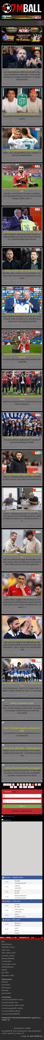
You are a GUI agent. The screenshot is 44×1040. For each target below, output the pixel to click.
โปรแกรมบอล (6, 987)
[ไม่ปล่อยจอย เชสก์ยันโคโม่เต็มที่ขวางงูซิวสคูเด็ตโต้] (22, 627)
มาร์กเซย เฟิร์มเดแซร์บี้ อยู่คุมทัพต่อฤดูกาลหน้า (22, 474)
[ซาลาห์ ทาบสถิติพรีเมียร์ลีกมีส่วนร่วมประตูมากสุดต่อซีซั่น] (22, 175)
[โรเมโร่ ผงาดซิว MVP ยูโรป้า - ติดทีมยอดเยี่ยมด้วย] (22, 745)
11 (11, 787)
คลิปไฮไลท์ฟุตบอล (8, 967)
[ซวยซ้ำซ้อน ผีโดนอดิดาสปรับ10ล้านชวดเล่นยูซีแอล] (22, 765)
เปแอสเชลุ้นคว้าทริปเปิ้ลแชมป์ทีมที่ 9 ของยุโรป (22, 437)
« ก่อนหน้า (7, 784)
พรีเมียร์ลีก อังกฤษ (8, 947)
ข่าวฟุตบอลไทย (7, 961)
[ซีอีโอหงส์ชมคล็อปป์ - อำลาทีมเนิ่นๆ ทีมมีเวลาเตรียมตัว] (22, 541)
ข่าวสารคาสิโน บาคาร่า (9, 964)
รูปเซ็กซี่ (4, 970)
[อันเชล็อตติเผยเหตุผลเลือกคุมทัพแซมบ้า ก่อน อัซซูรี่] (22, 219)
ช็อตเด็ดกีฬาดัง (7, 944)
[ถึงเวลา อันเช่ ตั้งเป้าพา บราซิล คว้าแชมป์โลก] (22, 300)
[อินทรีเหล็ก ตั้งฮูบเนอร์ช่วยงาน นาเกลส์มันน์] (22, 499)
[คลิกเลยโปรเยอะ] (22, 29)
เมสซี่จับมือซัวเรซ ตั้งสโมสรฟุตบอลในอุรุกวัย (22, 113)
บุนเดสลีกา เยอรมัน (8, 956)
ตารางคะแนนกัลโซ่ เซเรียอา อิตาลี (13, 1005)
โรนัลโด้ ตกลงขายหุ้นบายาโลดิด (22, 703)
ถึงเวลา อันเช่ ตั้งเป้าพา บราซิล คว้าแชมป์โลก (22, 314)
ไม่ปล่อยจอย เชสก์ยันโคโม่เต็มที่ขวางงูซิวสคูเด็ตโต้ (22, 640)
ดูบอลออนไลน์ (6, 993)
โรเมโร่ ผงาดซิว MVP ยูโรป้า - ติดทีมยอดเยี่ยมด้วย (22, 748)
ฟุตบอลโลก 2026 (8, 975)
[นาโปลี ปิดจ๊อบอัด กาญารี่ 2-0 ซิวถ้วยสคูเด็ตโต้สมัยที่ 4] (22, 670)
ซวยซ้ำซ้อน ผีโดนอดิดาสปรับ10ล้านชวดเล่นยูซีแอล (22, 768)
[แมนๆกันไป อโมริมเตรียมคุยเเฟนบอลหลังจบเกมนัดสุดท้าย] (22, 383)
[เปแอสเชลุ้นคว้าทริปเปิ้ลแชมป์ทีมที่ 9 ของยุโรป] (22, 424)
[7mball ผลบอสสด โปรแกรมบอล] (21, 17)
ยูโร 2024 (5, 972)
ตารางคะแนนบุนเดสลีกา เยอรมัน (12, 1008)
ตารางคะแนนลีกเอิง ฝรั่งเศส (11, 1011)
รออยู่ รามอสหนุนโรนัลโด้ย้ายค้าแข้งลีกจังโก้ (22, 150)
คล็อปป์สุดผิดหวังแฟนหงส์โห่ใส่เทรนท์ (22, 597)
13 (21, 787)
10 (39, 784)
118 (25, 787)
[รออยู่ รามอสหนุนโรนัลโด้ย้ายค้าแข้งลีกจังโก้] (22, 138)
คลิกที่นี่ (27, 1028)
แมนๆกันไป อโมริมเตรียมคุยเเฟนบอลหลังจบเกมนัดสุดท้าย (22, 398)
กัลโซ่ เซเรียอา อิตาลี (8, 953)
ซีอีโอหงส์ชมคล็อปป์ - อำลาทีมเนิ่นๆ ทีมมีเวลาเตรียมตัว (22, 555)
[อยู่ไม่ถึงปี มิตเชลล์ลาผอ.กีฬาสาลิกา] (22, 57)
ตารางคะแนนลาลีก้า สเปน (10, 1002)
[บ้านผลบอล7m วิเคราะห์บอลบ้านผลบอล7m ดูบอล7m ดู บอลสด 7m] (21, 8)
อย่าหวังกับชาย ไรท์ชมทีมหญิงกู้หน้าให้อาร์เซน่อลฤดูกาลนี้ (22, 355)
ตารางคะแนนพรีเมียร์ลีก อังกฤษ (12, 999)
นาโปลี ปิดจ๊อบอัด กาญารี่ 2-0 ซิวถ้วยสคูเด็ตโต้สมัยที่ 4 (22, 684)
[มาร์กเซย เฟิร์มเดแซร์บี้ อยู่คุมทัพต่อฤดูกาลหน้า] (22, 462)
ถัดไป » (31, 787)
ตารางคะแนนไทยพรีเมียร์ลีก (11, 1014)
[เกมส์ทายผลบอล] (22, 816)
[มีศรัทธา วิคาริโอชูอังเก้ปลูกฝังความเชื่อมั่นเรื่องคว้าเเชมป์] (22, 724)
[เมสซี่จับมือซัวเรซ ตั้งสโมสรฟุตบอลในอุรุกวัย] (22, 100)
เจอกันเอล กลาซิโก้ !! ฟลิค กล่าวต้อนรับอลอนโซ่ (22, 270)
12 (15, 787)
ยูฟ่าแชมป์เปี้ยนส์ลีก (8, 958)
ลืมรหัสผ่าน (16, 811)
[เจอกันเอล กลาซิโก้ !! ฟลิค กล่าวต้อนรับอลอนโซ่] (22, 258)
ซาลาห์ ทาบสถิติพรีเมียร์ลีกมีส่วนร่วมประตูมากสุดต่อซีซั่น (22, 190)
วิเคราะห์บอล (6, 985)
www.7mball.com (36, 1036)
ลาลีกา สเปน (6, 950)
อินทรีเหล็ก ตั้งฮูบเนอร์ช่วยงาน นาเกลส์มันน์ (22, 511)
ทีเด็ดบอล (5, 982)
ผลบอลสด (5, 990)
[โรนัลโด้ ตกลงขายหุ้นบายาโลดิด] (22, 700)
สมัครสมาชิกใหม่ (26, 811)
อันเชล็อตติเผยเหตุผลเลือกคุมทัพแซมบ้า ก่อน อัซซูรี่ (22, 231)
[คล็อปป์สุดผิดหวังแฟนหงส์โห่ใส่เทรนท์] (22, 584)
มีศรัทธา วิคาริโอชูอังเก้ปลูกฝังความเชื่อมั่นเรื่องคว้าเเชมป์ (22, 729)
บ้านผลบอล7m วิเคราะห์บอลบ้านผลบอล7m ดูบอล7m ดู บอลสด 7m (21, 1018)
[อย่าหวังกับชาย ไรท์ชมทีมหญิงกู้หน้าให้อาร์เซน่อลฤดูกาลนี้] (22, 341)
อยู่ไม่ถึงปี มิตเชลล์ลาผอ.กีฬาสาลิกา (22, 69)
